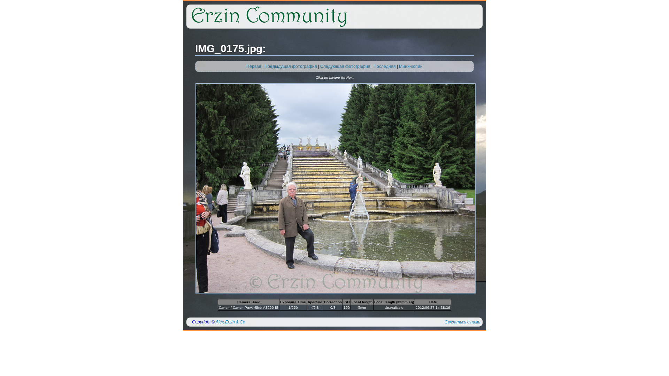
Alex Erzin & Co (230, 322)
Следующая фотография (345, 66)
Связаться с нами (462, 322)
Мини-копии (411, 66)
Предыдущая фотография (290, 66)
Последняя (385, 66)
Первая (253, 66)
